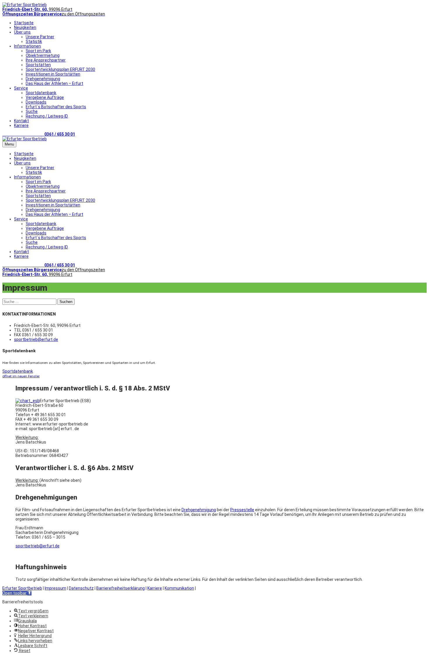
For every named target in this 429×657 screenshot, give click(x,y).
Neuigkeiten (25, 27)
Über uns (22, 32)
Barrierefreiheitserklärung (120, 588)
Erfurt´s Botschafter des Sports (56, 106)
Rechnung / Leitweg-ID (47, 116)
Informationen (27, 46)
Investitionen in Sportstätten (53, 74)
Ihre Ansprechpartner (46, 60)
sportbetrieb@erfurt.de (36, 339)
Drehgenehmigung (43, 78)
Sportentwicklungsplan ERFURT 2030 (60, 69)
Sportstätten (38, 64)
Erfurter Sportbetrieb (22, 588)
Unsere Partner (40, 36)
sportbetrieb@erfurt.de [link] (37, 546)
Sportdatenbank (41, 92)
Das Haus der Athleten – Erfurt (54, 83)
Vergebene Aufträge (45, 97)
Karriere (21, 125)
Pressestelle (242, 509)
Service (21, 88)
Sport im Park (38, 50)
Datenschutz (81, 588)
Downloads (36, 102)
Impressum (55, 588)
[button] (17, 593)
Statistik (34, 41)
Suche (32, 111)
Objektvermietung (43, 55)
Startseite (24, 22)
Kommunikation (179, 588)
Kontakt (21, 120)
